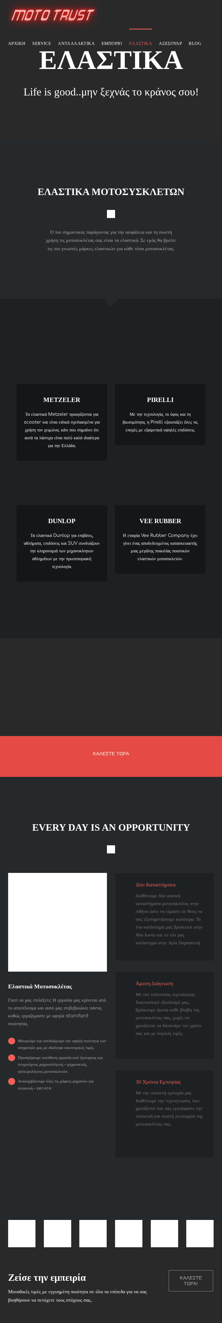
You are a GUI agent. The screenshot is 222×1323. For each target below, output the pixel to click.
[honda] (128, 1223)
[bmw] (21, 1223)
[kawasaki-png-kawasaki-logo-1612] (57, 1223)
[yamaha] (164, 1223)
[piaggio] (200, 1223)
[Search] (10, 71)
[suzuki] (93, 1223)
